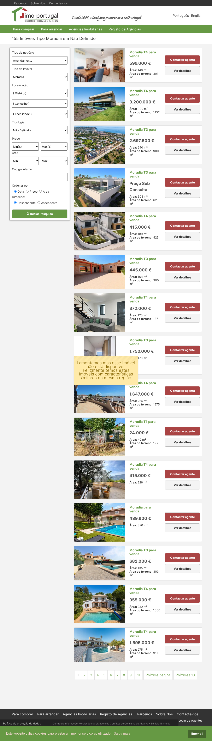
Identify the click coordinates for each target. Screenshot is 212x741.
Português (181, 15)
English (196, 15)
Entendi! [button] (197, 733)
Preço (16, 138)
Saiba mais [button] (122, 733)
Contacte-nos (58, 3)
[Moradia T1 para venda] (99, 437)
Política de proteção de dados (22, 723)
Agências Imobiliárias (85, 29)
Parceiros (20, 3)
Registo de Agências (125, 29)
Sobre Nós (38, 3)
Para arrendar (51, 29)
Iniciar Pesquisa (41, 214)
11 (138, 675)
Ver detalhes (182, 70)
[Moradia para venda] (99, 522)
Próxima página (158, 675)
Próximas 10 (185, 675)
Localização (20, 85)
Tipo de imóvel (22, 69)
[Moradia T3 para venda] (99, 145)
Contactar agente (182, 59)
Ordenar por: (20, 185)
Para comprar (23, 29)
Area (15, 153)
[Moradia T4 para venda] (99, 65)
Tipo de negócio (23, 52)
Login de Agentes (190, 720)
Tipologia (18, 122)
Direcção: (18, 197)
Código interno (22, 169)
